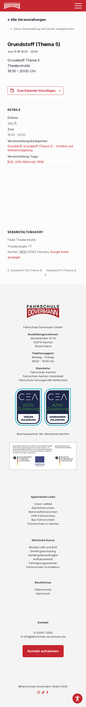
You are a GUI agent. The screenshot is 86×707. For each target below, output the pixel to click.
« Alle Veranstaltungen (27, 20)
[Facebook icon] (47, 692)
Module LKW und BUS (43, 547)
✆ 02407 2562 (43, 632)
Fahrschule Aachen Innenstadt (43, 376)
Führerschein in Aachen (43, 523)
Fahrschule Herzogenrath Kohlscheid (43, 380)
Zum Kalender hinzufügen (36, 90)
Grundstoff (15, 146)
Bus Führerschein (43, 519)
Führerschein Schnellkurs (43, 567)
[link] (12, 6)
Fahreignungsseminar (43, 563)
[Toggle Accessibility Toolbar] (77, 698)
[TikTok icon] (43, 692)
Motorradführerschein (43, 511)
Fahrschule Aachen (43, 372)
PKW (40, 162)
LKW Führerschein (43, 515)
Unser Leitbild (43, 504)
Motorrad (29, 162)
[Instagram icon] (38, 692)
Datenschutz (43, 589)
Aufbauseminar (43, 559)
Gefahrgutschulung (43, 551)
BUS (10, 162)
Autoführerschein (43, 507)
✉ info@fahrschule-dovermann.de (43, 636)
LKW (18, 162)
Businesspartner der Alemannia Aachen (43, 433)
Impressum (43, 593)
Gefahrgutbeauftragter (43, 555)
